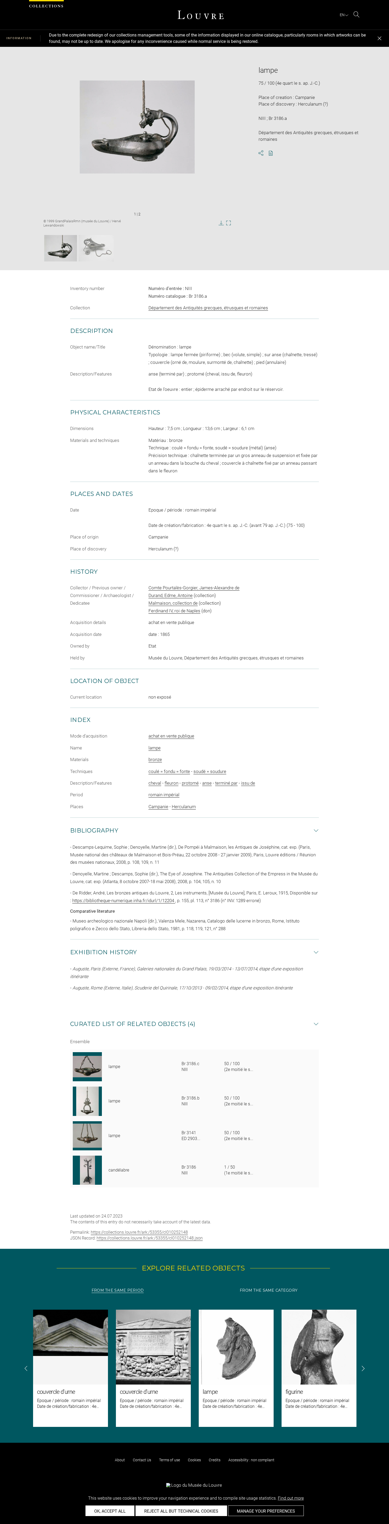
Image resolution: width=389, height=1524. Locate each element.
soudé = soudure (209, 771)
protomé (190, 783)
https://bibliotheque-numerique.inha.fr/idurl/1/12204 (123, 900)
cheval (154, 783)
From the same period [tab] (118, 1290)
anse (207, 783)
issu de (248, 783)
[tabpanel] (194, 1368)
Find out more (291, 1498)
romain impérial (163, 794)
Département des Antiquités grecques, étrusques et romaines (208, 307)
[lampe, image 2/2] (96, 248)
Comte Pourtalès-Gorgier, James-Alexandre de (193, 587)
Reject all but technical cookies (181, 1511)
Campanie (158, 806)
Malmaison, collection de (173, 603)
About (120, 1460)
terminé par (226, 783)
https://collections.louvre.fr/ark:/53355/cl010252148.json (150, 1238)
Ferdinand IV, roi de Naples (174, 610)
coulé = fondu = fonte (169, 771)
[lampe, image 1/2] (60, 248)
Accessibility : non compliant (251, 1460)
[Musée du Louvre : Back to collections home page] (200, 15)
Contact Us (142, 1460)
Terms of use (169, 1460)
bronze (155, 759)
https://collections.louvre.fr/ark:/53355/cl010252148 (139, 1232)
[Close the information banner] (379, 38)
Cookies (194, 1460)
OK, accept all (110, 1511)
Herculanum (184, 806)
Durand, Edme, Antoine (170, 595)
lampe (154, 747)
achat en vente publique (171, 736)
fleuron (171, 783)
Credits (214, 1460)
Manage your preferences (266, 1511)
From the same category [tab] (268, 1290)
